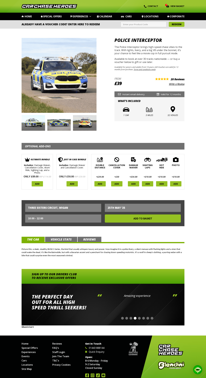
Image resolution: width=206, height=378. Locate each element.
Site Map (27, 369)
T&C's (55, 360)
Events (26, 356)
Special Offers (52, 16)
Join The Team (60, 356)
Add (37, 183)
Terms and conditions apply (145, 69)
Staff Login (58, 352)
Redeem (176, 24)
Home (28, 16)
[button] (122, 318)
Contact (153, 6)
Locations (151, 16)
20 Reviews (177, 79)
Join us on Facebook (87, 375)
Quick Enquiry (96, 352)
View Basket (175, 6)
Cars (128, 16)
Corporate (177, 16)
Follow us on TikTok (98, 375)
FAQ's (55, 348)
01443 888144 (96, 348)
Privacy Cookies (61, 364)
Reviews (57, 343)
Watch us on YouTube (103, 375)
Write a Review (176, 84)
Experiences (80, 16)
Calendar (105, 16)
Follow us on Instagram (92, 375)
